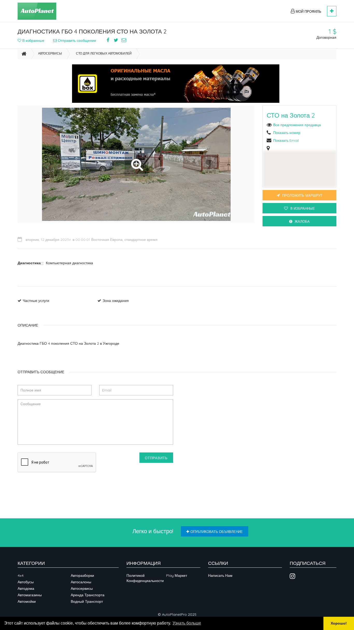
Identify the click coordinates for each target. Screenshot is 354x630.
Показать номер (286, 132)
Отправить (156, 458)
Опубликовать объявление (216, 532)
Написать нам (220, 575)
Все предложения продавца (297, 125)
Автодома (26, 588)
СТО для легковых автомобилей (104, 53)
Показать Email (286, 140)
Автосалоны (81, 582)
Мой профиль (308, 11)
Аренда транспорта (87, 595)
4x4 (21, 575)
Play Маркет (176, 575)
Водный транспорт (87, 601)
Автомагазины (30, 595)
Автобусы (26, 582)
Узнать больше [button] (187, 623)
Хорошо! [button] (339, 623)
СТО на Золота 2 (291, 115)
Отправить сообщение (76, 40)
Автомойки (27, 601)
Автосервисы (50, 53)
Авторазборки (82, 575)
